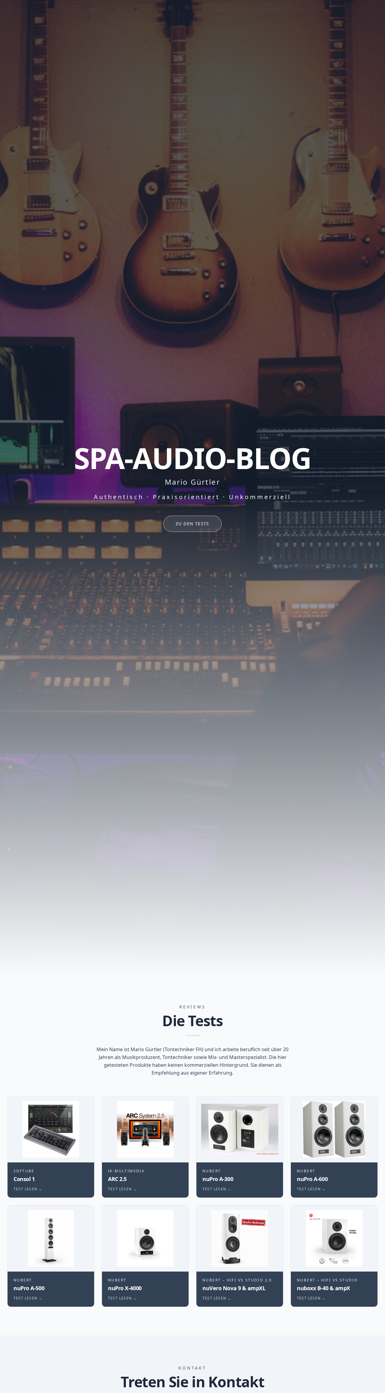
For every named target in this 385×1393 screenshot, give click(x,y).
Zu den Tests (192, 523)
